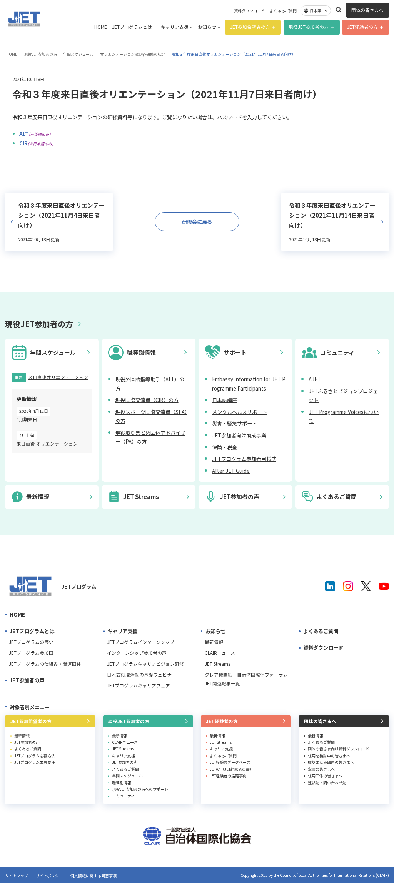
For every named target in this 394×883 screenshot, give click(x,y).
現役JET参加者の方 (309, 27)
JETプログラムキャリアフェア (138, 685)
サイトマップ (16, 875)
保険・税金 (224, 447)
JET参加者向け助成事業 (239, 435)
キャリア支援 (175, 27)
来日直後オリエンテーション (58, 377)
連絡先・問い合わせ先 (327, 782)
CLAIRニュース (220, 653)
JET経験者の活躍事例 (228, 775)
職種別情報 (121, 782)
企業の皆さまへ (321, 769)
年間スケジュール (78, 54)
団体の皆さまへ (367, 10)
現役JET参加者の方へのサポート (140, 789)
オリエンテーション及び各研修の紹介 (132, 54)
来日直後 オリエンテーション (47, 444)
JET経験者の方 (362, 27)
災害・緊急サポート (234, 423)
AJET (315, 379)
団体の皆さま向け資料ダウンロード (338, 749)
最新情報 (214, 642)
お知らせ (207, 27)
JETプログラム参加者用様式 (244, 458)
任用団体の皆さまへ (325, 775)
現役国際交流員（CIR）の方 (147, 400)
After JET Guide (231, 470)
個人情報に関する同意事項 (93, 875)
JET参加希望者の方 (250, 27)
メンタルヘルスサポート (239, 412)
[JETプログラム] (30, 586)
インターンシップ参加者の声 (137, 653)
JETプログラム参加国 (31, 653)
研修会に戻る (197, 221)
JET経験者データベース (230, 762)
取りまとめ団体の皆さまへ (331, 762)
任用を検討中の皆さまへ (329, 755)
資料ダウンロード (249, 10)
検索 (338, 9)
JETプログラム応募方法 (34, 755)
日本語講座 (224, 400)
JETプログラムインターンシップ (140, 642)
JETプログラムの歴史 (31, 642)
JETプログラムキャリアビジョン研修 (145, 664)
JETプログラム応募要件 (34, 762)
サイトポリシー (49, 875)
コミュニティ (123, 795)
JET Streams (217, 664)
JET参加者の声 (27, 680)
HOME (100, 27)
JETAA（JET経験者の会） (232, 769)
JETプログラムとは (132, 27)
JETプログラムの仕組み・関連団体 (45, 664)
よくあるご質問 (283, 10)
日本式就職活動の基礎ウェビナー (141, 675)
